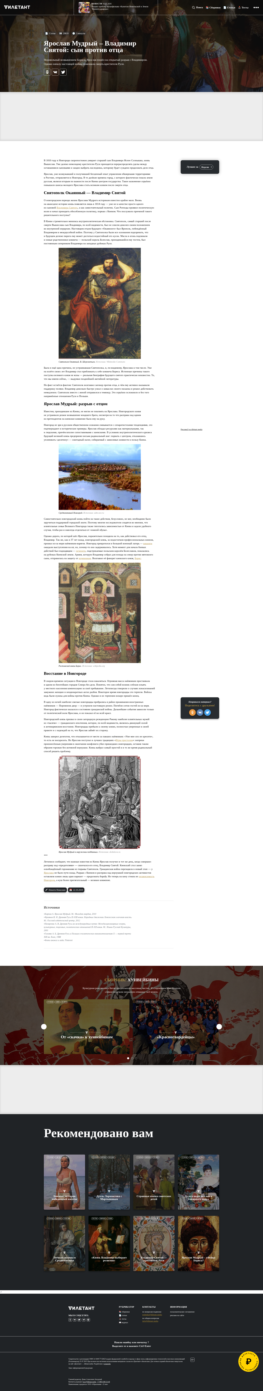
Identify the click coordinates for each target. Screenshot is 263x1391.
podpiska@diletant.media (152, 1315)
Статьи (50, 1002)
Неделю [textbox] (205, 167)
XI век (200, 1218)
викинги (147, 543)
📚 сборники (124, 1312)
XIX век (111, 1157)
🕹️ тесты (122, 1319)
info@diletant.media (150, 1321)
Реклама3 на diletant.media (191, 429)
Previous (44, 1026)
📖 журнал (123, 1323)
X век (110, 1218)
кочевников (85, 558)
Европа (103, 1157)
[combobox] (206, 167)
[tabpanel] (86, 1026)
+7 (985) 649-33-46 (103, 1382)
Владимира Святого (67, 207)
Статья (50, 33)
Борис (138, 558)
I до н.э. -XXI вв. (62, 1157)
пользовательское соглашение (182, 1312)
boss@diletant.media (89, 1382)
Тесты (94, 1218)
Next (219, 1026)
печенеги (81, 551)
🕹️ (243, 7)
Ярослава (49, 872)
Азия (57, 1002)
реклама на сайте (177, 1315)
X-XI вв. (156, 1218)
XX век (64, 1002)
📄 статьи (123, 1315)
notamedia (107, 1364)
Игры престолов (124, 740)
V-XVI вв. (67, 1218)
